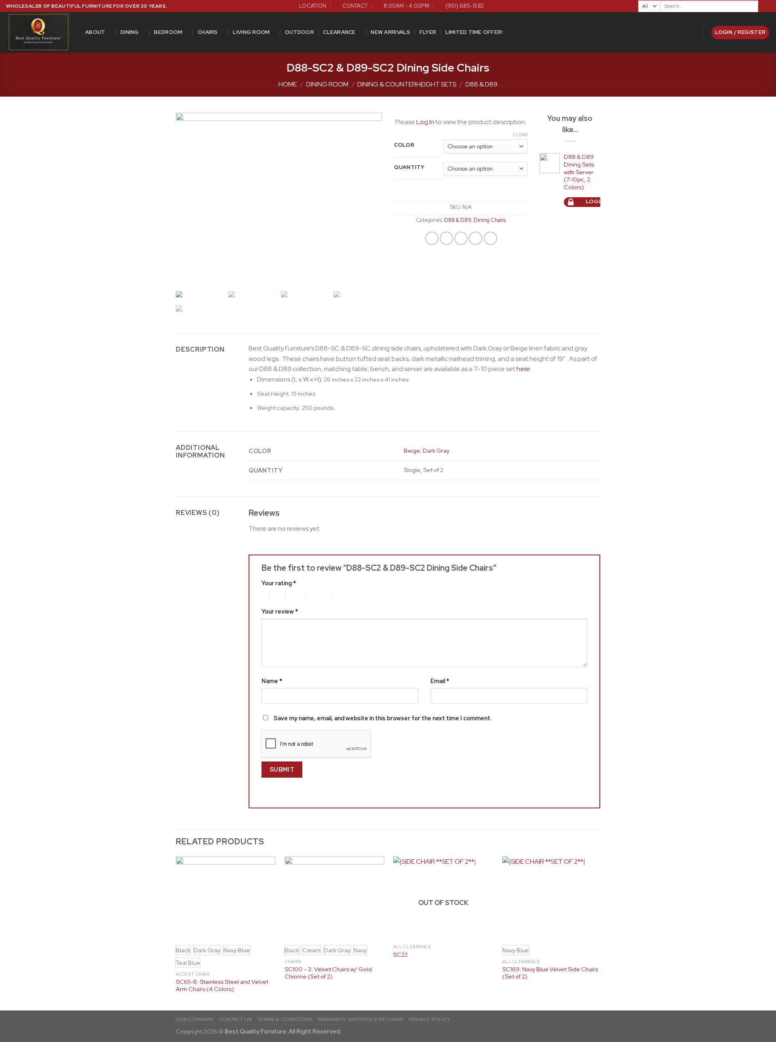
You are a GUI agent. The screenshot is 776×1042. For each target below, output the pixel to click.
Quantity (409, 167)
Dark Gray (436, 450)
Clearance (339, 32)
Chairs (208, 32)
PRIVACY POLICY (429, 1019)
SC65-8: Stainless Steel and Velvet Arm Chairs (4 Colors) (222, 985)
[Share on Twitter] (446, 238)
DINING (129, 32)
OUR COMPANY (195, 1019)
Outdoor (299, 32)
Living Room (251, 32)
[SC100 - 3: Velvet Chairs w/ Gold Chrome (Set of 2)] (334, 898)
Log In (425, 122)
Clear (520, 134)
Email (439, 681)
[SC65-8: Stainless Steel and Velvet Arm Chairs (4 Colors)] (226, 898)
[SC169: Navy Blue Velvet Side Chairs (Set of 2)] (552, 898)
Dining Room (327, 84)
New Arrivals (390, 32)
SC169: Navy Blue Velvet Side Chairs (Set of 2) (550, 973)
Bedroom (168, 32)
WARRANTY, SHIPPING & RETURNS (360, 1019)
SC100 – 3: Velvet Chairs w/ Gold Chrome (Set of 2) (328, 973)
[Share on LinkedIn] (490, 238)
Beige (412, 450)
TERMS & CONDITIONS (284, 1019)
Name (271, 681)
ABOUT (95, 32)
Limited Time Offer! (474, 32)
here (523, 369)
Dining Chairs (490, 220)
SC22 (400, 954)
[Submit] (764, 6)
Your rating (278, 583)
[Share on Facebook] (432, 238)
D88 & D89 (482, 84)
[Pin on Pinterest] (475, 238)
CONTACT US (235, 1019)
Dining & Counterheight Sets (406, 84)
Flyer (428, 32)
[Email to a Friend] (461, 238)
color (404, 145)
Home (287, 84)
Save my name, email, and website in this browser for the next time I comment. (382, 718)
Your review (279, 611)
